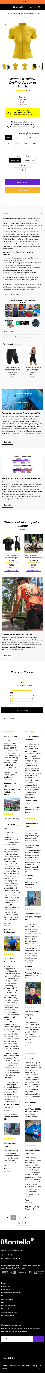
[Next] (11, 24)
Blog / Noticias (6, 1296)
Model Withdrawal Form (9, 1309)
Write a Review (22, 710)
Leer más (7, 442)
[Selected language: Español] (40, 7)
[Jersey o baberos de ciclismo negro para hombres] (11, 543)
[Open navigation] (5, 7)
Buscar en (4, 1283)
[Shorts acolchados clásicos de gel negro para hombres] (12, 356)
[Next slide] (40, 553)
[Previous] (5, 24)
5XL (17, 150)
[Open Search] (31, 7)
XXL (16, 144)
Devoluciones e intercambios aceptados (17, 337)
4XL (34, 144)
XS (17, 138)
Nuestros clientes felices (11, 294)
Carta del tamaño (7, 1299)
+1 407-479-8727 (7, 1255)
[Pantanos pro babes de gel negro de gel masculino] (33, 356)
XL (9, 144)
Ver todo (22, 530)
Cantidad (22, 165)
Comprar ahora (22, 190)
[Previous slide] (4, 553)
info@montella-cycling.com (10, 1258)
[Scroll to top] (40, 1368)
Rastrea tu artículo (7, 1315)
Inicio (7, 13)
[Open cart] (35, 7)
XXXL (26, 144)
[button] (40, 7)
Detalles (6, 213)
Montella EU (25, 1366)
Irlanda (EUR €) (8, 1358)
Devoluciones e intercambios (11, 1293)
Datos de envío (8, 332)
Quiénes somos (6, 1286)
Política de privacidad (8, 1305)
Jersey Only (14, 160)
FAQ (2, 1302)
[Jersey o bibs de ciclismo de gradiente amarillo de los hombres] (33, 543)
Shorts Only (29, 160)
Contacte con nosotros (9, 1312)
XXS (8, 138)
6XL (26, 150)
